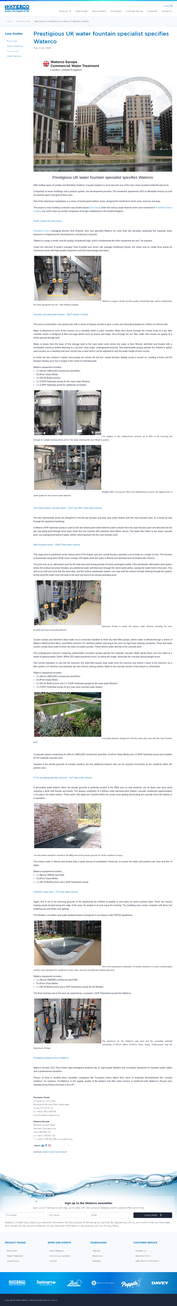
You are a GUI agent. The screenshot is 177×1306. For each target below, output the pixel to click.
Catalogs (97, 1261)
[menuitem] (24, 1250)
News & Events (99, 11)
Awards (53, 1261)
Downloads (116, 11)
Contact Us (166, 11)
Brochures (97, 1256)
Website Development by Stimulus (43, 1300)
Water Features (23, 21)
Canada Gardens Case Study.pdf (54, 1152)
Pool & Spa (12, 41)
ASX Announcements (60, 1256)
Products (63, 11)
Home (9, 21)
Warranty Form (142, 1256)
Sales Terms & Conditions (147, 1261)
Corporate (152, 11)
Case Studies (82, 11)
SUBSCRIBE (151, 1215)
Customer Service (134, 11)
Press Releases (56, 1251)
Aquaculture (13, 51)
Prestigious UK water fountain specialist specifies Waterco (62, 21)
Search (167, 6)
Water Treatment (15, 46)
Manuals (96, 1251)
